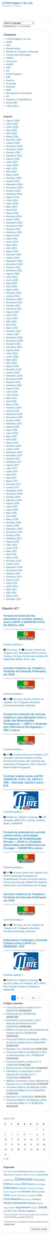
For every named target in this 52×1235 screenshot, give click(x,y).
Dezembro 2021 (14, 299)
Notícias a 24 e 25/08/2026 (20, 1048)
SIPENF (19, 659)
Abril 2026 (11, 133)
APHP (33, 653)
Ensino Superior (14, 74)
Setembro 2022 (14, 270)
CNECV (10, 58)
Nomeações (20, 1202)
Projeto (12, 1208)
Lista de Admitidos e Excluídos (22, 1195)
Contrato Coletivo (23, 757)
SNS (5, 1211)
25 (12, 1149)
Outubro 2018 (13, 420)
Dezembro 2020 (14, 337)
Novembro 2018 (14, 417)
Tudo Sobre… (13, 105)
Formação (11, 83)
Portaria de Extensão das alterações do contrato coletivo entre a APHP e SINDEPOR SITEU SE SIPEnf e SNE (24, 620)
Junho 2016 (12, 509)
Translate (25, 26)
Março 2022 (12, 289)
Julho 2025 (12, 162)
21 (31, 1144)
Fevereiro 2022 (13, 292)
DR (7, 70)
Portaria (17, 656)
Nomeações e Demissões (19, 93)
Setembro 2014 (14, 576)
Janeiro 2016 (12, 525)
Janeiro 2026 (13, 143)
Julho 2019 (11, 391)
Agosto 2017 (12, 465)
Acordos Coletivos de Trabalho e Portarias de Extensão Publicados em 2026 (24, 671)
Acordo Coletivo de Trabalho (28, 754)
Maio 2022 (11, 283)
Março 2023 (12, 251)
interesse (41, 1192)
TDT (9, 1211)
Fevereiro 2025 (13, 178)
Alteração (8, 757)
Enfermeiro (33, 986)
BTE (23, 820)
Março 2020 (12, 366)
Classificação (42, 1174)
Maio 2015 (11, 551)
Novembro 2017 (14, 455)
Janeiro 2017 (12, 487)
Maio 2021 (11, 321)
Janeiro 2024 (13, 219)
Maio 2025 (11, 168)
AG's (8, 45)
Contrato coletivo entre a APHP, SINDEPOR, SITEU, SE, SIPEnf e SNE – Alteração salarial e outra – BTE (24, 781)
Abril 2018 (11, 439)
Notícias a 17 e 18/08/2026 (19, 1096)
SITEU (27, 659)
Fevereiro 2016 (13, 522)
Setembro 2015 (14, 538)
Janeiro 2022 (13, 296)
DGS (8, 67)
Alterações (24, 653)
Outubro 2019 (13, 382)
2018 (9, 1172)
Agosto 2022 (12, 273)
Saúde (43, 1207)
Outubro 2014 (13, 573)
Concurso (24, 1179)
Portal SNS (11, 102)
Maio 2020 (11, 359)
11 (12, 1139)
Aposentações (13, 48)
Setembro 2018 (14, 423)
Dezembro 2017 (14, 452)
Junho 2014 (12, 586)
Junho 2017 (12, 471)
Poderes (40, 1203)
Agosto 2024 (12, 197)
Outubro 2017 (13, 458)
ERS (8, 77)
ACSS (9, 42)
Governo (6, 1192)
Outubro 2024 (13, 190)
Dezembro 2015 (14, 528)
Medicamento (26, 1199)
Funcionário (39, 1188)
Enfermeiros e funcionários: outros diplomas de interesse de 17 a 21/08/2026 (23, 1074)
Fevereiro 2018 (13, 446)
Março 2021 (12, 328)
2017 (5, 1172)
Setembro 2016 (14, 500)
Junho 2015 (12, 548)
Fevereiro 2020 (13, 369)
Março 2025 (12, 174)
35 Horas (18, 699)
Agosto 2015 (12, 541)
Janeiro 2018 (12, 449)
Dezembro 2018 (14, 414)
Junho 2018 (12, 433)
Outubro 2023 (13, 229)
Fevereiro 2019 (13, 407)
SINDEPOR (8, 659)
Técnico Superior (27, 1210)
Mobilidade (36, 1199)
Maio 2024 (11, 206)
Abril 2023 (11, 248)
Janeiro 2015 (12, 564)
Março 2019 (12, 404)
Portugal (6, 1208)
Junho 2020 (12, 356)
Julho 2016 (11, 506)
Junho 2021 (12, 318)
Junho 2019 (12, 395)
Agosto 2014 (12, 579)
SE (46, 656)
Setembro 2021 (14, 308)
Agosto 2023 (12, 235)
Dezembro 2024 (14, 184)
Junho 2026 (12, 127)
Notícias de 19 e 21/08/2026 (20, 1068)
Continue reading (13, 644)
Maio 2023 (11, 245)
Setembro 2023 (14, 232)
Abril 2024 (11, 210)
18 (12, 1144)
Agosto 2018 (12, 426)
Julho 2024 (12, 200)
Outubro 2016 (13, 497)
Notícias (32, 1203)
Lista (6, 1195)
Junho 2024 (12, 203)
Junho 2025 (12, 165)
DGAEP (9, 64)
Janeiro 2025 (13, 181)
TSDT (14, 1211)
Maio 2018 (11, 436)
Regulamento (23, 1207)
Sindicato (30, 705)
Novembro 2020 (14, 340)
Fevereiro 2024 (13, 216)
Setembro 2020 (14, 347)
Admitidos (22, 1171)
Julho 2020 (12, 353)
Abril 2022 (11, 286)
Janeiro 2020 (13, 372)
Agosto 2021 (12, 312)
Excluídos (22, 1188)
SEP (28, 761)
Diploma (31, 1184)
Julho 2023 (12, 238)
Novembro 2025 (14, 149)
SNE (33, 659)
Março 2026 (12, 136)
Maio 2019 (11, 398)
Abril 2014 (11, 592)
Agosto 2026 (12, 120)
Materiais (15, 1199)
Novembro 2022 (14, 264)
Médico (7, 1202)
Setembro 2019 (14, 385)
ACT (15, 653)
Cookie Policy (9, 1224)
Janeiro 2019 (12, 410)
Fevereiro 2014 (13, 599)
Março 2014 (12, 595)
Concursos (11, 61)
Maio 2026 (11, 130)
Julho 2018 (11, 430)
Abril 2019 (11, 401)
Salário (6, 823)
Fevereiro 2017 (13, 484)
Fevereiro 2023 (13, 254)
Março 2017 (12, 481)
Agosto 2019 (12, 388)
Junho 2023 (12, 241)
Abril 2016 (11, 516)
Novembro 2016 (14, 493)
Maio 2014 (11, 589)
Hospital (13, 1192)
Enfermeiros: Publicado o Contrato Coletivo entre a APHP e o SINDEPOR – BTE (25, 943)
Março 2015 (12, 557)
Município (34, 702)
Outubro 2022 (13, 267)
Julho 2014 (11, 583)
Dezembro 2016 (14, 490)
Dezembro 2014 (14, 567)
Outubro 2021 (13, 305)
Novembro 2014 (14, 570)
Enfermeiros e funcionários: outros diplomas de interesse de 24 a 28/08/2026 (23, 1023)
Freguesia (24, 702)
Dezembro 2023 (14, 222)
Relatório (35, 1208)
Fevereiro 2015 (13, 560)
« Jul (5, 1158)
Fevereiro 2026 (13, 139)
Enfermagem (40, 1184)
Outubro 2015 (13, 535)
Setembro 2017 (13, 461)
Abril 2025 (11, 171)
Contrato (17, 1184)
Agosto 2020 (12, 350)
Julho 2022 (12, 276)
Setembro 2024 (14, 194)
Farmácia (31, 1188)
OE (7, 96)
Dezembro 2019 (14, 375)
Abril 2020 (11, 363)
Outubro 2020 (13, 343)
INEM (18, 1192)
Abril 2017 (11, 477)
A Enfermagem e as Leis (17, 3)
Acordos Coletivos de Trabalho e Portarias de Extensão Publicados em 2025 (24, 897)
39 (33, 998)
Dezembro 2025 (14, 146)
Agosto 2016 (12, 503)
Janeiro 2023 (13, 257)
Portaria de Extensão (33, 656)
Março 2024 (12, 213)
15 (38, 1139)
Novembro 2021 (14, 302)
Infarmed (10, 86)
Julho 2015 (11, 544)
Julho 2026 (12, 123)
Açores (32, 1175)
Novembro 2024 (14, 187)
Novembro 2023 (14, 225)
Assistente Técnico (22, 1175)
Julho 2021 (11, 315)
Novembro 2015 (14, 532)
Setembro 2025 (14, 155)
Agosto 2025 (12, 158)
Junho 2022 (12, 280)
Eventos (10, 80)
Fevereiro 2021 (13, 331)
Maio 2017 (11, 474)
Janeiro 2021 (12, 334)
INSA (8, 90)
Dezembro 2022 (14, 261)
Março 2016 (12, 519)
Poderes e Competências (18, 99)
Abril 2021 (11, 324)
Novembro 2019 (14, 379)
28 (31, 1149)
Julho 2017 (11, 468)
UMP (32, 764)
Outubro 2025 (13, 152)
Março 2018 (12, 442)
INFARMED (26, 1191)
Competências (8, 1180)
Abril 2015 (11, 554)
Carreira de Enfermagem (18, 54)
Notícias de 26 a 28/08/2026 (21, 1013)
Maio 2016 (11, 513)
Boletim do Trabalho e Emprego (22, 51)
